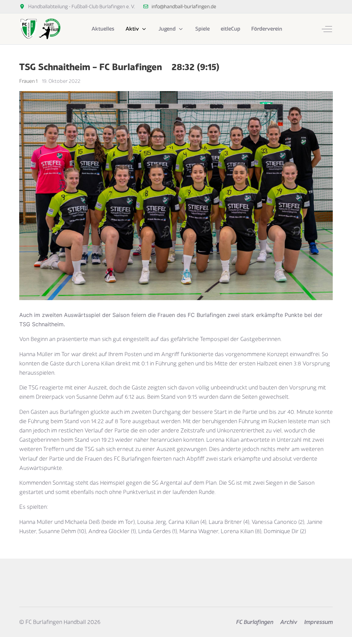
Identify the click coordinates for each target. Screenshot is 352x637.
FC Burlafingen (254, 621)
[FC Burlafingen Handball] (39, 29)
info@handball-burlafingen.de (184, 6)
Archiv (288, 621)
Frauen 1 (28, 81)
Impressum (318, 621)
